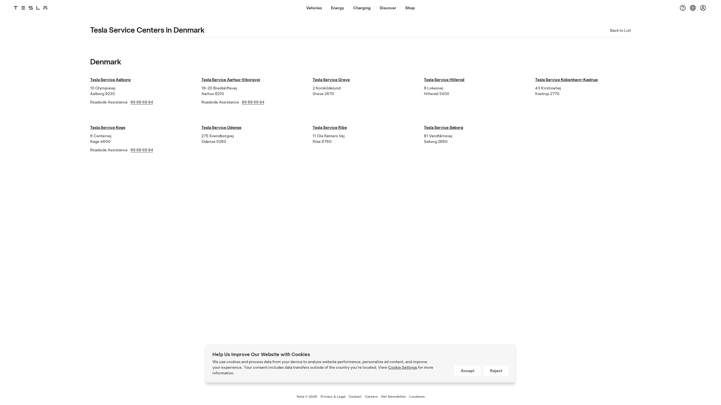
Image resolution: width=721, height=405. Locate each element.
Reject (496, 370)
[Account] (702, 7)
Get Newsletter (393, 397)
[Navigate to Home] (30, 7)
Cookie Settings (402, 367)
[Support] (682, 7)
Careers (371, 397)
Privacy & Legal (333, 397)
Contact (355, 397)
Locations (417, 397)
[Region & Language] (692, 7)
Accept (467, 370)
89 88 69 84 (141, 102)
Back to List (620, 30)
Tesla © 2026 (306, 397)
